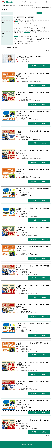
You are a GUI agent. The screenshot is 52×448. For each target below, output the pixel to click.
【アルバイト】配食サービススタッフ (38, 30)
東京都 (45, 7)
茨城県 (36, 7)
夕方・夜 (27, 32)
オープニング (18, 38)
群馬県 (39, 7)
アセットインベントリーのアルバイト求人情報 (9, 5)
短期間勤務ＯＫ (28, 43)
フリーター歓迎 (18, 41)
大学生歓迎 (41, 38)
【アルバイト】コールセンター (21, 28)
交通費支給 (28, 36)
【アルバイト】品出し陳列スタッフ (22, 27)
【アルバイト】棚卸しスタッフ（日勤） (23, 23)
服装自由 (47, 38)
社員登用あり (41, 36)
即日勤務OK (39, 39)
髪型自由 (17, 39)
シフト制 (35, 36)
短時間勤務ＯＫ (31, 41)
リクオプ (28, 445)
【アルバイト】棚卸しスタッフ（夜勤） (23, 25)
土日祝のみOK (32, 39)
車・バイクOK (34, 38)
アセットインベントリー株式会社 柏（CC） (28, 56)
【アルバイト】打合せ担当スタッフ (37, 28)
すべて (16, 21)
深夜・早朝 (34, 32)
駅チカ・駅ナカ (26, 38)
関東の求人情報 (22, 5)
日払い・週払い (24, 39)
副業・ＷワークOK (19, 43)
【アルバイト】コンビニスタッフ (41, 25)
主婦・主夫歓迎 (40, 41)
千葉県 (42, 7)
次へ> (50, 50)
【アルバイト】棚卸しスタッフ (27, 21)
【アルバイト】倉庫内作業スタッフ (39, 27)
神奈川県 (49, 7)
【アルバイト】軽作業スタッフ (21, 30)
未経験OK (22, 36)
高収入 (24, 41)
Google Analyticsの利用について (26, 444)
